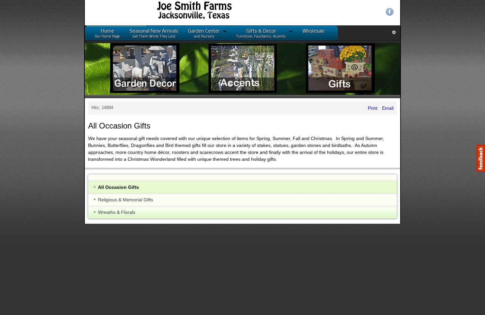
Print (457, 108)
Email (471, 108)
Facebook (474, 12)
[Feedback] (480, 158)
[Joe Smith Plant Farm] (77, 12)
